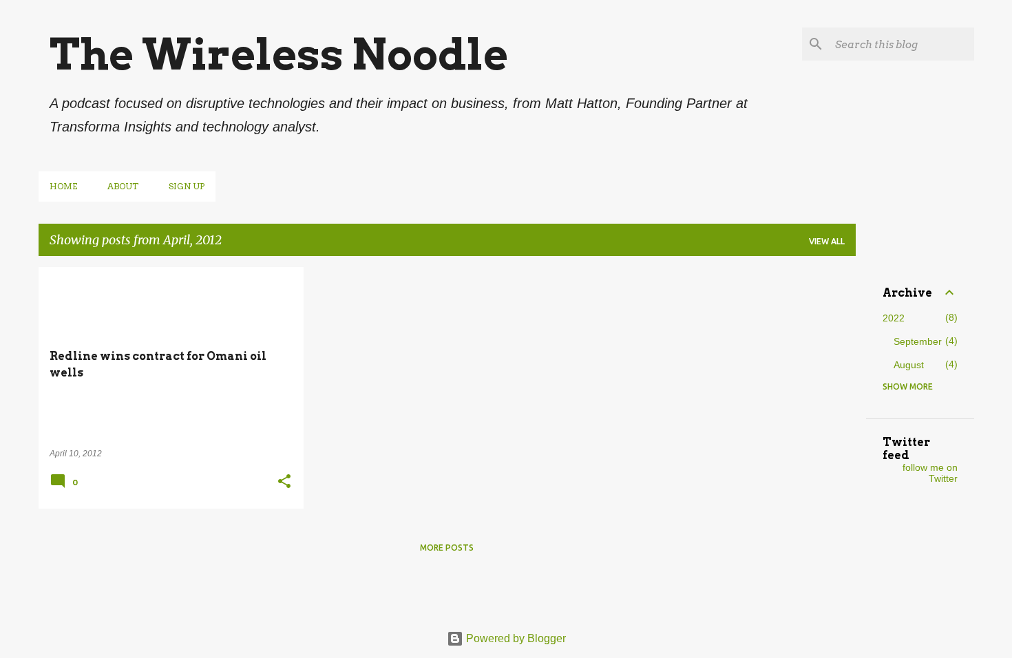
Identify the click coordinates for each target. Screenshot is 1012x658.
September (918, 341)
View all (827, 241)
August (909, 364)
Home (63, 186)
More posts (447, 547)
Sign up (186, 186)
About (122, 186)
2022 (894, 317)
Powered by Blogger (514, 638)
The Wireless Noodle (279, 54)
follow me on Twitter (930, 473)
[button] (284, 482)
